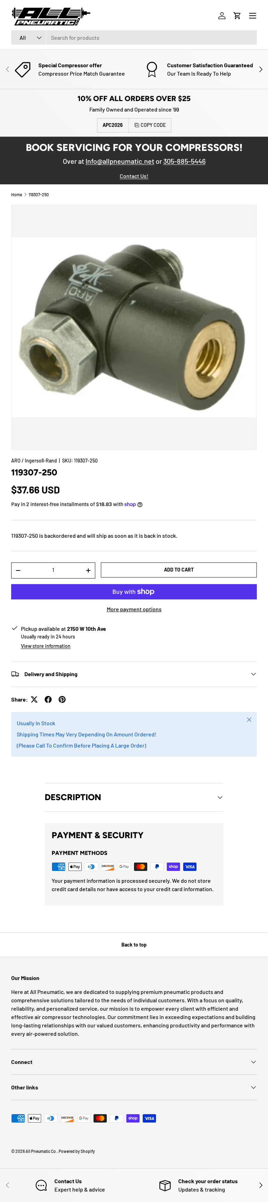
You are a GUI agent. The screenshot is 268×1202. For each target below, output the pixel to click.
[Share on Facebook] (48, 699)
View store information (45, 646)
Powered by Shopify (77, 1151)
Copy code (153, 125)
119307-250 (39, 194)
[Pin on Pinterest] (62, 699)
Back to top (134, 945)
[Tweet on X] (34, 699)
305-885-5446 (184, 161)
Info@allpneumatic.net (119, 161)
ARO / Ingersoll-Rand (34, 461)
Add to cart (179, 570)
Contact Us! (134, 176)
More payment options (134, 609)
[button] (237, 15)
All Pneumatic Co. (41, 1151)
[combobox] (134, 37)
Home (16, 194)
